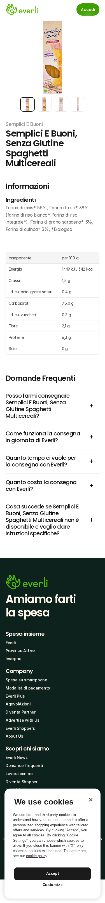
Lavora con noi (20, 773)
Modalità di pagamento (28, 688)
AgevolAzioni (18, 704)
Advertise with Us (22, 720)
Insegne (13, 659)
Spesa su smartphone (26, 679)
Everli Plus (15, 696)
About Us (14, 736)
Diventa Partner (21, 712)
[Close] (91, 800)
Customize (53, 885)
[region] (52, 844)
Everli (11, 642)
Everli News (17, 757)
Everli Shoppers (20, 728)
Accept (52, 873)
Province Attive (20, 650)
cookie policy (36, 856)
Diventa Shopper (22, 781)
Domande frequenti (24, 765)
